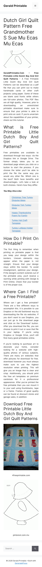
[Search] (35, 548)
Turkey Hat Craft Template (19, 221)
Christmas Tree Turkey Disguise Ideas (22, 199)
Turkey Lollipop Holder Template (22, 229)
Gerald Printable (15, 6)
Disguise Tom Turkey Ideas (21, 206)
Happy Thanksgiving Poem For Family (21, 214)
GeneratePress (21, 563)
